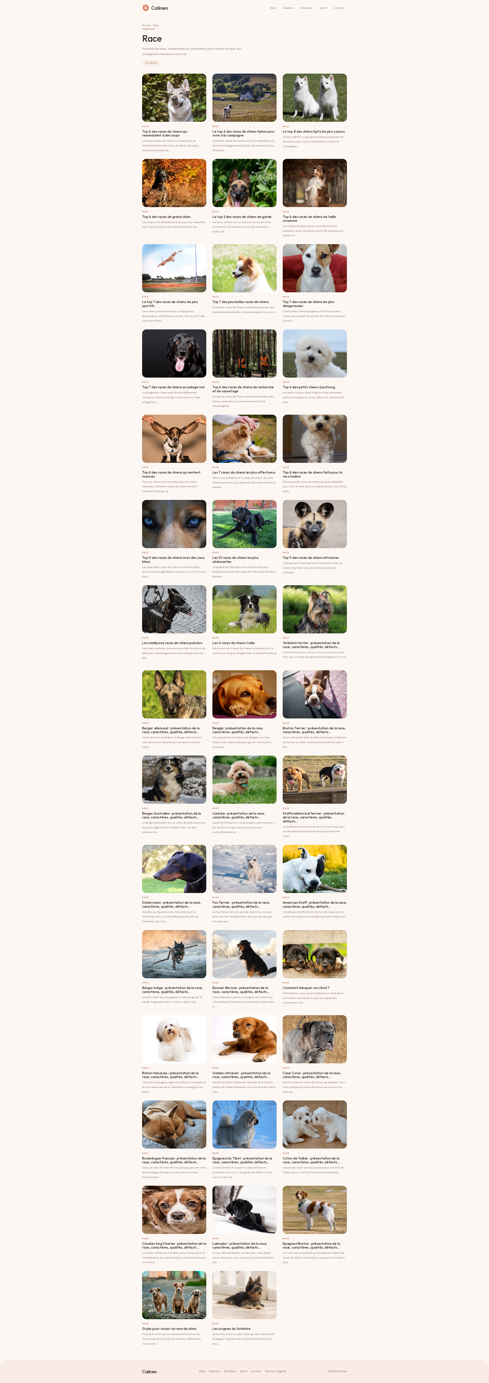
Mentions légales (275, 1371)
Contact (339, 8)
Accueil (146, 25)
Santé (323, 8)
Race (273, 8)
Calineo (149, 1371)
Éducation (307, 8)
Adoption (288, 8)
